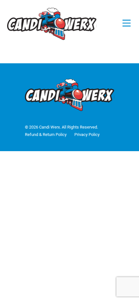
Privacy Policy (87, 134)
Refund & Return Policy (46, 134)
